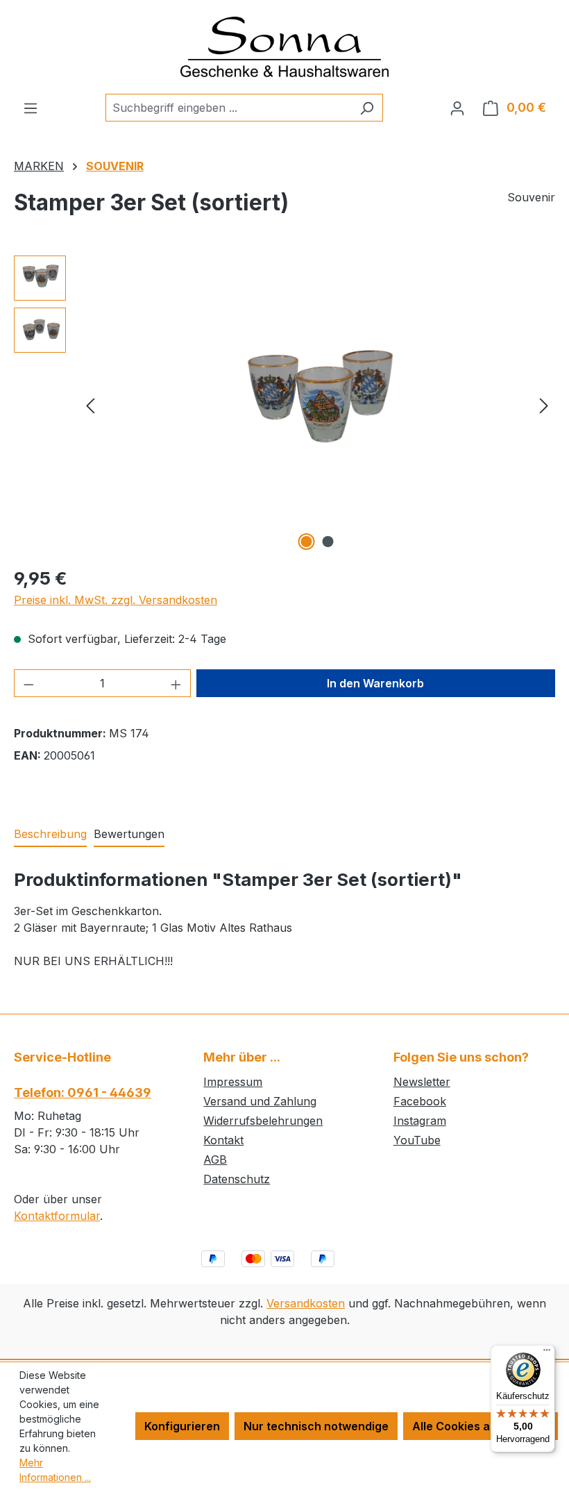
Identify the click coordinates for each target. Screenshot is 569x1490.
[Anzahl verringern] (28, 683)
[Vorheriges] (90, 404)
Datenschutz (236, 1179)
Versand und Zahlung (259, 1101)
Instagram (419, 1121)
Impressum (232, 1082)
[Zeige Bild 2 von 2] (328, 541)
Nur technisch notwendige (316, 1426)
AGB (215, 1159)
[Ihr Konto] (457, 108)
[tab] (50, 834)
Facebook (419, 1101)
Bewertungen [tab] (129, 834)
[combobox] (228, 108)
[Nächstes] (544, 404)
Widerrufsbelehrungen (263, 1121)
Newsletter (421, 1082)
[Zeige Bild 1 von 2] (306, 541)
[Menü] (30, 108)
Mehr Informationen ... (55, 1470)
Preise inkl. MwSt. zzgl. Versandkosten (115, 600)
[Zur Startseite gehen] (284, 47)
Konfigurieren (182, 1426)
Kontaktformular (57, 1216)
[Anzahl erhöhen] (176, 683)
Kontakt (223, 1140)
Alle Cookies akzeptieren (480, 1426)
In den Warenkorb (375, 683)
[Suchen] (366, 108)
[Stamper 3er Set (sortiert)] (317, 404)
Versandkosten (305, 1303)
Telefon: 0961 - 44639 (82, 1092)
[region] (284, 405)
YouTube (417, 1140)
